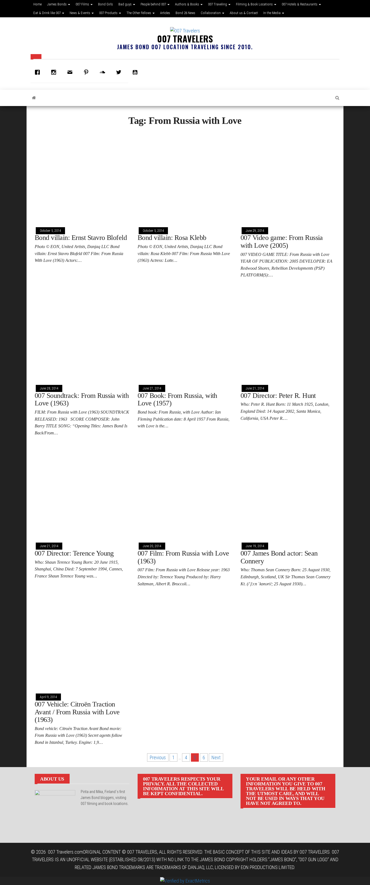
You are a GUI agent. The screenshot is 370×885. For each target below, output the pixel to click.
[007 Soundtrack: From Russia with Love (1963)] (82, 333)
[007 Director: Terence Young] (82, 491)
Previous (158, 757)
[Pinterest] (87, 72)
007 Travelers (185, 38)
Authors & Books (187, 4)
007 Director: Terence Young (74, 553)
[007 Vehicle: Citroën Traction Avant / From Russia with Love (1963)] (82, 642)
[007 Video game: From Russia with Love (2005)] (288, 176)
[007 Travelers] (34, 98)
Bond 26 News (185, 13)
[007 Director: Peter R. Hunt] (288, 333)
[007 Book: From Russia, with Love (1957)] (185, 333)
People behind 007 (154, 4)
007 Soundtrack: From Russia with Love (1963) (82, 399)
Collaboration (211, 13)
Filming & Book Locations (255, 4)
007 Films (83, 4)
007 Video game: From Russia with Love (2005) (282, 241)
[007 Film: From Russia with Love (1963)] (185, 491)
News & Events (80, 13)
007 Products (108, 13)
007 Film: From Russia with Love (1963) (183, 557)
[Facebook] (39, 72)
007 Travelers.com (65, 852)
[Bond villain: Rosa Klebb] (185, 176)
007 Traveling (218, 4)
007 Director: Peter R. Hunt (278, 395)
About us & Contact (244, 13)
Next (216, 757)
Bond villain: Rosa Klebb (172, 238)
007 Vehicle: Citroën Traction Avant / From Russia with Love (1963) (77, 712)
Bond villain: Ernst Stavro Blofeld (81, 238)
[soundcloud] (104, 72)
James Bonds (57, 4)
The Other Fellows (139, 13)
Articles (165, 13)
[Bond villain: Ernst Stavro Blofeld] (82, 176)
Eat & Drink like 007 (47, 13)
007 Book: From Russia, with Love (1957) (177, 399)
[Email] (71, 72)
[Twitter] (120, 72)
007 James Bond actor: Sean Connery (279, 557)
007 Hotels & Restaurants (300, 4)
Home (37, 4)
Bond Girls (105, 4)
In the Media (272, 13)
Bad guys (125, 4)
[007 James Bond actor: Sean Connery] (288, 491)
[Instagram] (55, 72)
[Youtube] (136, 72)
